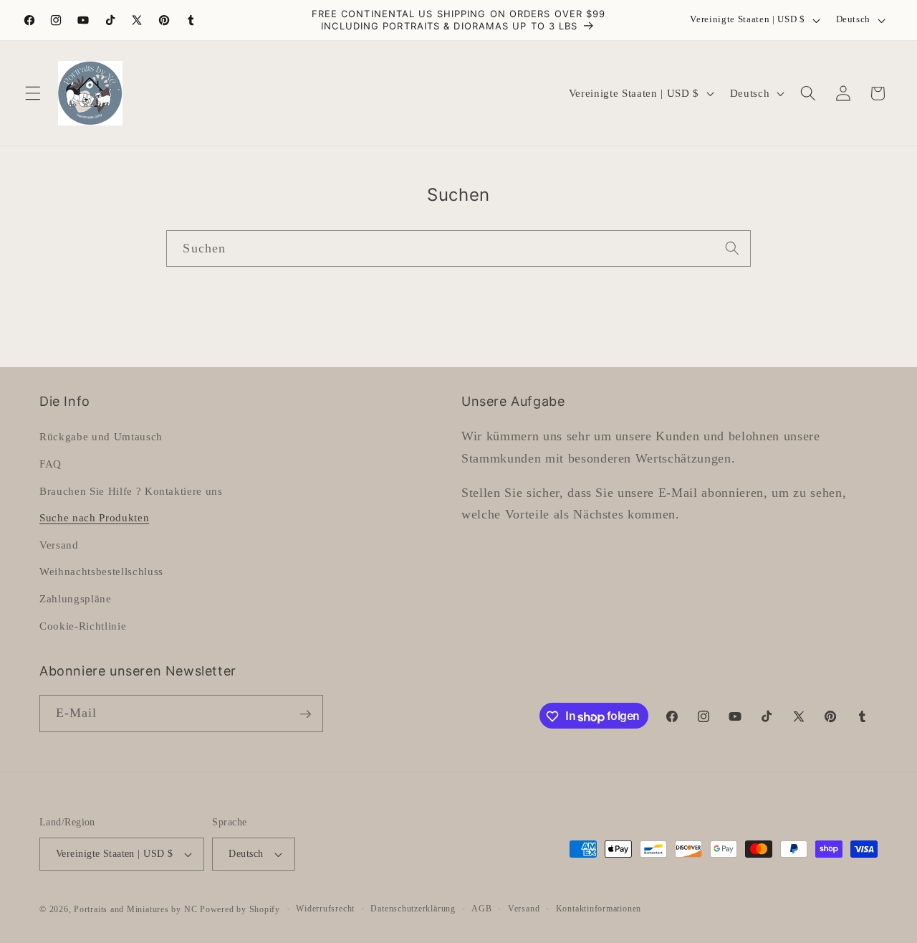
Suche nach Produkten (94, 517)
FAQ (50, 464)
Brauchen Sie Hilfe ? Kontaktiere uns (131, 490)
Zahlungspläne (75, 598)
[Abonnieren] (305, 714)
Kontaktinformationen (598, 909)
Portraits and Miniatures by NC (135, 909)
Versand (59, 544)
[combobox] (458, 249)
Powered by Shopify (240, 909)
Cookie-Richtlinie (82, 625)
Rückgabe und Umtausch (101, 436)
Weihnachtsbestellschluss (101, 571)
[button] (33, 93)
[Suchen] (732, 248)
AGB (481, 909)
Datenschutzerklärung (412, 909)
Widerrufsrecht (325, 909)
